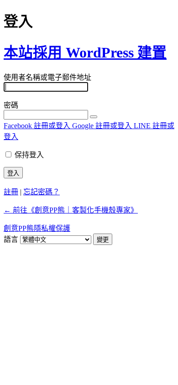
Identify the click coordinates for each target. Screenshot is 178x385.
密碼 (11, 105)
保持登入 (29, 155)
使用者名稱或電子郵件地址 (47, 77)
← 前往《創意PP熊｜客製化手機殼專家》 (71, 210)
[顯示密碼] (93, 116)
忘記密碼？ (41, 192)
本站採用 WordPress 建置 (85, 52)
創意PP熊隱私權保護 (37, 228)
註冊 (11, 192)
